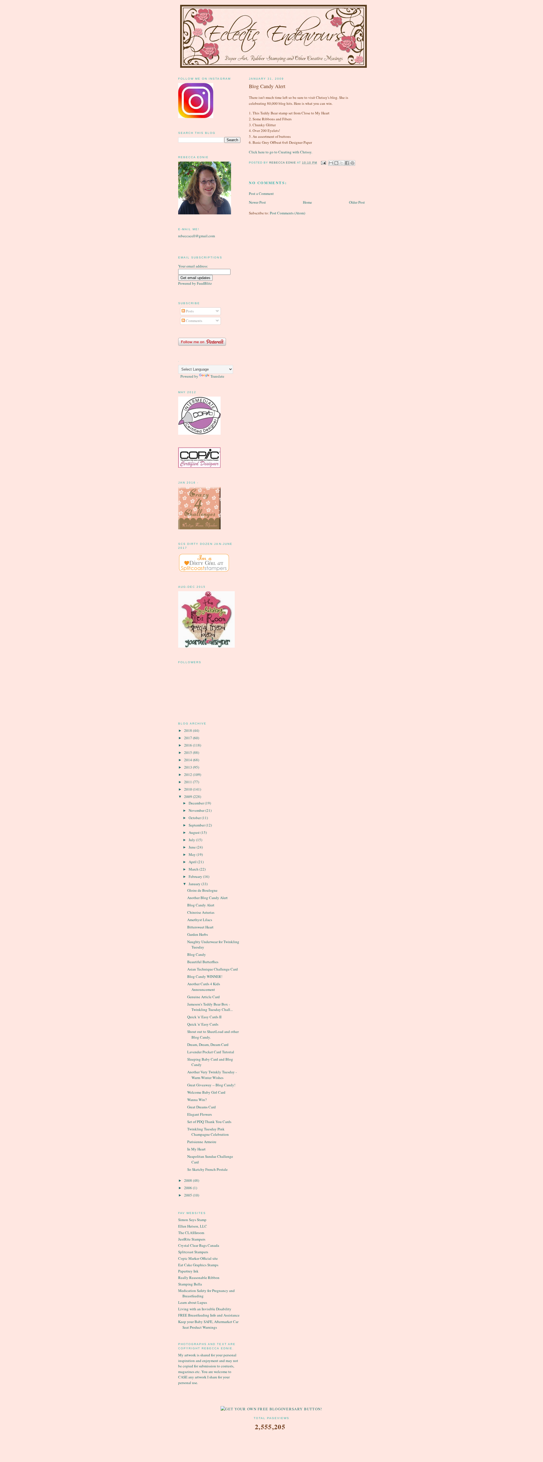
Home (307, 202)
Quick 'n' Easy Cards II (204, 1016)
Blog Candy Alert (200, 905)
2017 (188, 737)
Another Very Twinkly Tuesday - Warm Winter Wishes (212, 1074)
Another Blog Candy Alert (207, 897)
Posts (189, 311)
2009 (188, 796)
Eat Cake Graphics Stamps (198, 1264)
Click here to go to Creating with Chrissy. (280, 152)
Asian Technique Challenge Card (212, 969)
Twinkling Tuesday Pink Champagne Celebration (208, 1131)
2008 (188, 1180)
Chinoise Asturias (200, 912)
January (195, 883)
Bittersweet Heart (200, 927)
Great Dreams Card (201, 1106)
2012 (188, 774)
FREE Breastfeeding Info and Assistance (209, 1315)
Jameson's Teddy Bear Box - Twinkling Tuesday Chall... (210, 1007)
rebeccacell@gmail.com (196, 235)
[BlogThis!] (336, 163)
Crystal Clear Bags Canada (198, 1245)
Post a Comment (261, 193)
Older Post (357, 202)
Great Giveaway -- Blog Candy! (211, 1084)
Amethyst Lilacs (199, 919)
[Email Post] (323, 162)
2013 (188, 767)
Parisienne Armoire (201, 1141)
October (195, 817)
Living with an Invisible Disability (204, 1308)
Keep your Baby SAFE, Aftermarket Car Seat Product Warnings (208, 1324)
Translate (217, 376)
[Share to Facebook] (347, 163)
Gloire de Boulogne (202, 890)
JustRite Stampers (191, 1239)
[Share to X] (341, 163)
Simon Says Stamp (192, 1219)
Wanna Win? (197, 1099)
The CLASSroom (191, 1232)
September (197, 825)
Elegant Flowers (199, 1114)
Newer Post (257, 202)
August (195, 832)
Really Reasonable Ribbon (198, 1277)
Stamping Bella (190, 1284)
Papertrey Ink (188, 1271)
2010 (188, 789)
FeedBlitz (204, 283)
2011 (188, 781)
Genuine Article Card (203, 996)
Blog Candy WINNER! (204, 976)
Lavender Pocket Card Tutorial (210, 1051)
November (197, 810)
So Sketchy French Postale (207, 1169)
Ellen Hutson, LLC (192, 1226)
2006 (188, 1187)
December (197, 803)
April (193, 861)
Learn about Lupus (192, 1302)
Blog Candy (196, 954)
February (196, 876)
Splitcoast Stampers (193, 1251)
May (193, 854)
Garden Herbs (197, 934)
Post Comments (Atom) (287, 213)
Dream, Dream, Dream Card (208, 1044)
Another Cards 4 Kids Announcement (203, 986)
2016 (188, 745)
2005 (188, 1195)
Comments (193, 320)
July (192, 839)
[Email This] (331, 163)
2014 (188, 759)
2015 (188, 752)
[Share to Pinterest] (352, 163)
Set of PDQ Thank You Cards (209, 1121)
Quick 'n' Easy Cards (202, 1024)
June (193, 847)
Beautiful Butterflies (202, 961)
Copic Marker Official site (198, 1258)
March (194, 869)
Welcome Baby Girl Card (206, 1092)
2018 (188, 730)
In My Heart (196, 1149)
